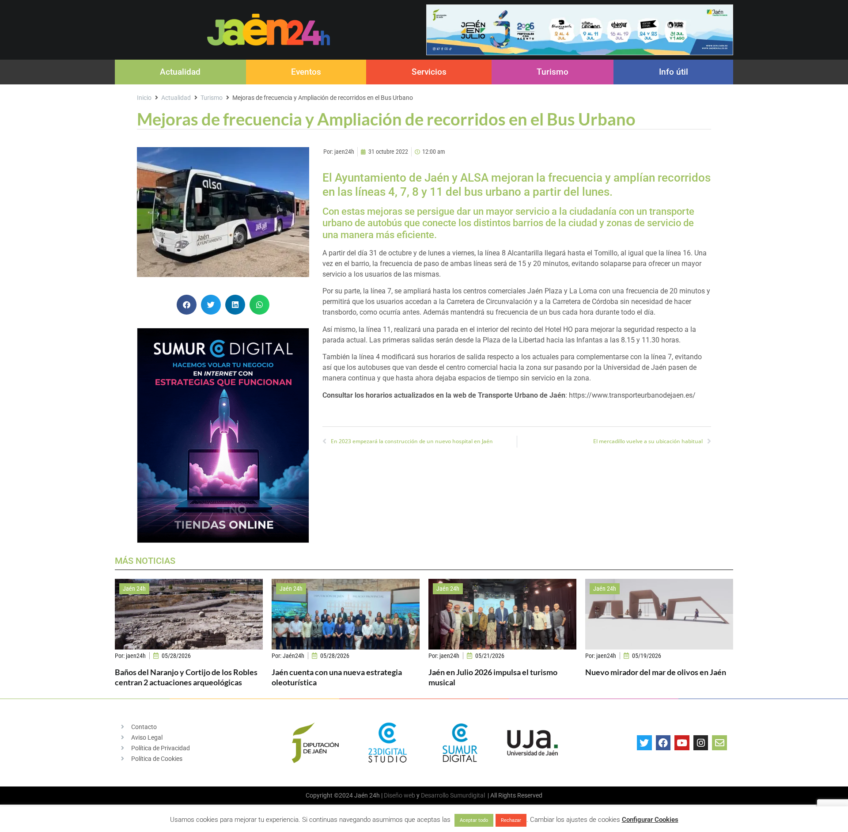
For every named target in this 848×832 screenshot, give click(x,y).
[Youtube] (681, 742)
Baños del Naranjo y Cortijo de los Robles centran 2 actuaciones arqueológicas (186, 677)
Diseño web (399, 795)
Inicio (144, 97)
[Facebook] (663, 742)
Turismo (552, 72)
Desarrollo (435, 795)
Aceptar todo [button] (474, 820)
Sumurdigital (467, 795)
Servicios (429, 72)
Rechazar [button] (511, 820)
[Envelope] (719, 742)
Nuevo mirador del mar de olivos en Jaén (655, 672)
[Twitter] (644, 742)
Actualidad (180, 72)
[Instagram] (700, 742)
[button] (187, 305)
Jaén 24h (134, 588)
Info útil (673, 72)
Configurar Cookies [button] (650, 820)
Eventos (306, 72)
